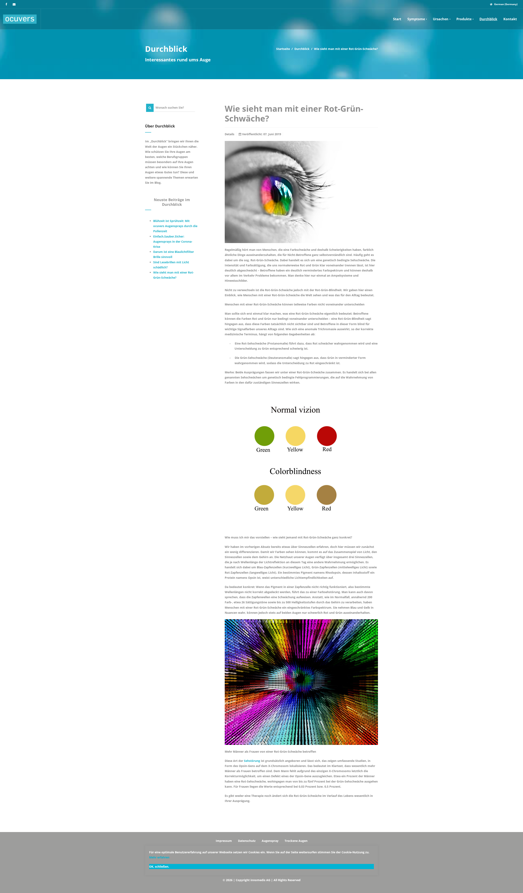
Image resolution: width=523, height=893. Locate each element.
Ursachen (441, 19)
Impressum (224, 841)
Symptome (416, 19)
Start (397, 19)
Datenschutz (247, 841)
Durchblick (488, 19)
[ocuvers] (20, 19)
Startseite (283, 49)
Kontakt (510, 19)
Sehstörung (252, 761)
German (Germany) (505, 4)
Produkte (464, 19)
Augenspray (270, 841)
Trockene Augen (296, 841)
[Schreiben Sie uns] (14, 4)
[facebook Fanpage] (6, 4)
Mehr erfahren (159, 857)
